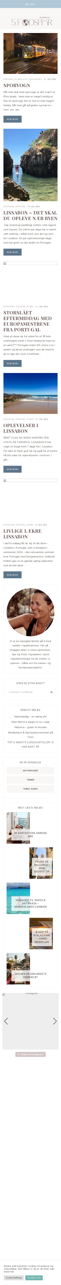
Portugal (8, 79)
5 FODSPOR (30, 20)
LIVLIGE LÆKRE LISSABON (22, 534)
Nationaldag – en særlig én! (30, 716)
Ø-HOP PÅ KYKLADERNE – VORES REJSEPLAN (41, 937)
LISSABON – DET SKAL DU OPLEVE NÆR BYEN (30, 215)
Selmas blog (21, 79)
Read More (12, 119)
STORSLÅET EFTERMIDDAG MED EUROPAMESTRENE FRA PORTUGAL (27, 321)
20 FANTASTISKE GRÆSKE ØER (30, 835)
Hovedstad (8, 207)
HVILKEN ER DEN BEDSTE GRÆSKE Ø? (31, 975)
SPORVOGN (16, 85)
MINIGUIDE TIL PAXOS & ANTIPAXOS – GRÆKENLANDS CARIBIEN (30, 903)
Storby (30, 307)
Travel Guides (30, 789)
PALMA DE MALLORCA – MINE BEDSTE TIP (42, 866)
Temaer (30, 780)
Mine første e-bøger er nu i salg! (30, 722)
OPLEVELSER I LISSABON (20, 428)
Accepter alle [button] (34, 1277)
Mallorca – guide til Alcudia (31, 727)
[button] (30, 4)
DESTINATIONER (30, 770)
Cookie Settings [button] (14, 1277)
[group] (30, 1021)
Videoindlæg (35, 79)
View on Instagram (32, 1054)
